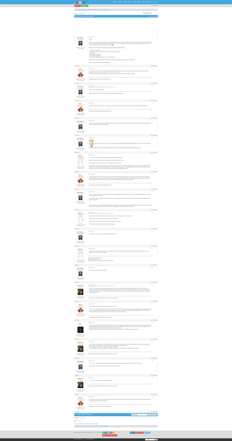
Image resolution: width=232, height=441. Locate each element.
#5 (152, 120)
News (121, 1)
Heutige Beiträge (147, 1)
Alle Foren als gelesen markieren (110, 435)
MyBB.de (84, 439)
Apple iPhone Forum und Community (83, 9)
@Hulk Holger (92, 157)
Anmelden (78, 5)
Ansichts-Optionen (153, 16)
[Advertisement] (116, 27)
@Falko (90, 198)
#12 (152, 248)
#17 (152, 341)
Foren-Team (140, 432)
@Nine (94, 363)
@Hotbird (91, 288)
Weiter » (83, 13)
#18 (152, 360)
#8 (152, 174)
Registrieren (85, 5)
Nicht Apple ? (95, 9)
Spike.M (112, 213)
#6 (152, 137)
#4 (152, 103)
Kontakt (133, 432)
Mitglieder (147, 432)
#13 (152, 267)
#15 (152, 303)
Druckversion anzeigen (79, 420)
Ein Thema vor (88, 414)
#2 (152, 68)
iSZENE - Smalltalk (103, 9)
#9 (152, 191)
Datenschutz (99, 432)
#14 (152, 284)
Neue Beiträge (137, 1)
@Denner (91, 194)
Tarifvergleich (129, 1)
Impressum (93, 432)
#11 (152, 231)
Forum (115, 1)
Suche (155, 1)
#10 (152, 212)
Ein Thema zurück (80, 414)
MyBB (92, 439)
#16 (152, 322)
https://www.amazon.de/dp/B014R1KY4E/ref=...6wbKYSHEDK (106, 72)
